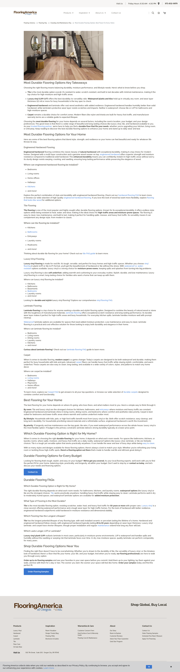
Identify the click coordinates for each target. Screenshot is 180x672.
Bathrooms (32, 232)
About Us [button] (99, 13)
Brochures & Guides (52, 639)
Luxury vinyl (147, 506)
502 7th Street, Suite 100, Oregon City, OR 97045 (42, 652)
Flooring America (29, 23)
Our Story (113, 630)
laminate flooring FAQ (76, 349)
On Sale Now (17, 647)
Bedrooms (32, 291)
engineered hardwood (110, 154)
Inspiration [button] (83, 13)
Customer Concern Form (86, 630)
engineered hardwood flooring (77, 198)
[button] (153, 13)
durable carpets (131, 392)
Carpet (15, 636)
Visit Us (119, 3)
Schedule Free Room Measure (152, 636)
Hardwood (16, 633)
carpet (79, 362)
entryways (104, 409)
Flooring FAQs (50, 636)
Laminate (16, 639)
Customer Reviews (116, 636)
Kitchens (31, 186)
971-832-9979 (171, 3)
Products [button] (67, 13)
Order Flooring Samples (38, 572)
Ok (149, 667)
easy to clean (148, 443)
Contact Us (116, 13)
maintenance (103, 525)
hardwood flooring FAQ (128, 195)
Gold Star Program (116, 641)
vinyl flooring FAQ (104, 300)
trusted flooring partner (41, 126)
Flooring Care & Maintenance (87, 638)
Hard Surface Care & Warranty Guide (88, 634)
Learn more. (48, 668)
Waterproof (29, 322)
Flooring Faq (43, 23)
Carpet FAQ (53, 392)
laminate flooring (73, 313)
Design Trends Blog (52, 633)
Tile (52, 493)
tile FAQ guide (89, 253)
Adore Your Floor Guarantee (119, 639)
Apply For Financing (149, 639)
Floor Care (16, 644)
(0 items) (164, 13)
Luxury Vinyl (17, 630)
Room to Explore (115, 633)
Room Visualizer (51, 630)
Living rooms (33, 378)
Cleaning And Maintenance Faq (60, 23)
